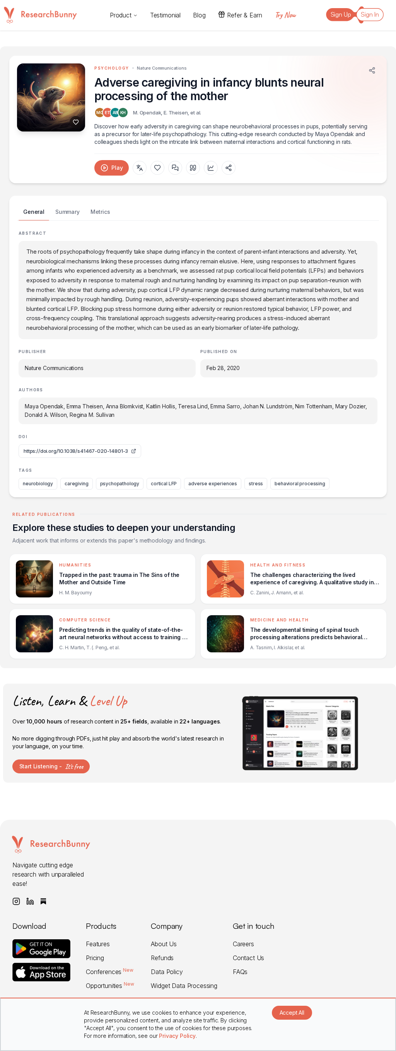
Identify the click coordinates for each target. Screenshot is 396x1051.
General (33, 211)
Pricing (95, 958)
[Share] (372, 70)
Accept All (292, 1012)
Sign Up (341, 14)
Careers (243, 944)
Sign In (370, 14)
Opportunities (110, 986)
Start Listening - (51, 766)
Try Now (285, 15)
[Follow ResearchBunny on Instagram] (16, 901)
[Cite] (193, 168)
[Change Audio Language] (140, 168)
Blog (199, 15)
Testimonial (165, 15)
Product (120, 15)
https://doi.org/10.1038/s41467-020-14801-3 (76, 451)
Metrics (100, 211)
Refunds (162, 958)
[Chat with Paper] (175, 168)
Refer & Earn (244, 15)
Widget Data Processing (184, 986)
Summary (67, 211)
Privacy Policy (177, 1035)
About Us (164, 944)
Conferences (109, 972)
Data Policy (167, 972)
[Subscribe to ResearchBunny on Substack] (43, 901)
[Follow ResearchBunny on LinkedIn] (30, 901)
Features (98, 944)
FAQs (240, 972)
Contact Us (248, 958)
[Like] (76, 122)
